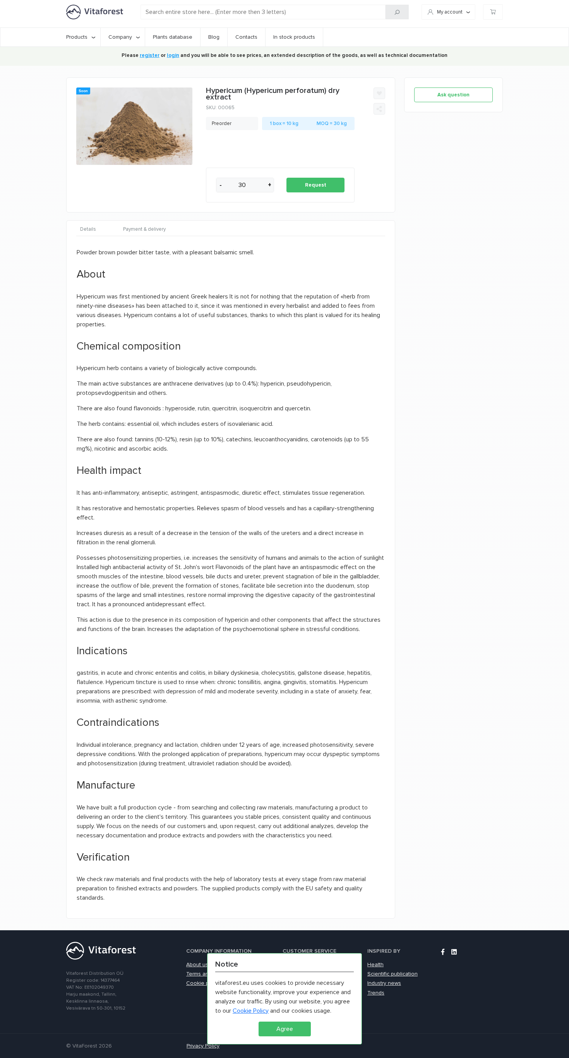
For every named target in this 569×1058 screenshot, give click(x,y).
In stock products (294, 37)
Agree (284, 1029)
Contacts (246, 37)
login (173, 55)
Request (315, 185)
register (149, 55)
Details (88, 229)
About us (197, 964)
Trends (375, 992)
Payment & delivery (144, 229)
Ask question (453, 95)
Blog (213, 37)
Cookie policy (203, 983)
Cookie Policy (251, 1011)
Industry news (384, 983)
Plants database (172, 37)
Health (375, 964)
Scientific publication (392, 974)
